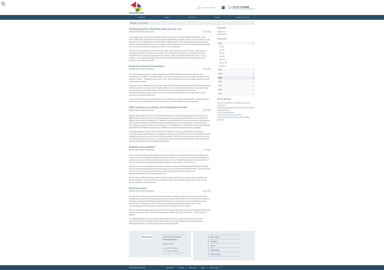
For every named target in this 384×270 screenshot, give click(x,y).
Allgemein (221, 32)
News (167, 17)
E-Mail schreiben (172, 251)
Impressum (215, 250)
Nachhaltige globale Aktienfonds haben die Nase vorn (155, 29)
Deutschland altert (138, 188)
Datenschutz (216, 254)
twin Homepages (250, 267)
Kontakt (217, 17)
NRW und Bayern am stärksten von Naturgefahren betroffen (158, 107)
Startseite (133, 23)
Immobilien (222, 34)
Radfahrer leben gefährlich (142, 147)
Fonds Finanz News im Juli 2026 (230, 115)
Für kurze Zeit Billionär (226, 112)
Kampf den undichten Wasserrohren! (147, 66)
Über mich (192, 17)
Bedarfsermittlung (242, 17)
